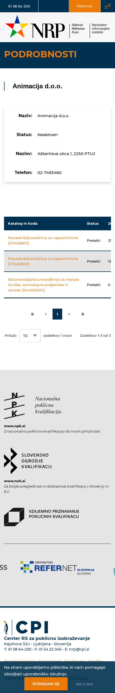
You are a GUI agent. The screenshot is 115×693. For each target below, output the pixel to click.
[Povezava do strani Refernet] (57, 568)
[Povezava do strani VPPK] (41, 514)
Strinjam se (46, 683)
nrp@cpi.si (79, 649)
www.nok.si (14, 481)
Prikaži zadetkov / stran (38, 335)
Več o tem (84, 684)
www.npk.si (14, 426)
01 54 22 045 (50, 649)
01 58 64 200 (19, 6)
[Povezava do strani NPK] (32, 403)
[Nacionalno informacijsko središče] (57, 27)
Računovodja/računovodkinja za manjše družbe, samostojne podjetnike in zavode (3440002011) (43, 284)
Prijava (84, 6)
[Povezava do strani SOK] (27, 458)
